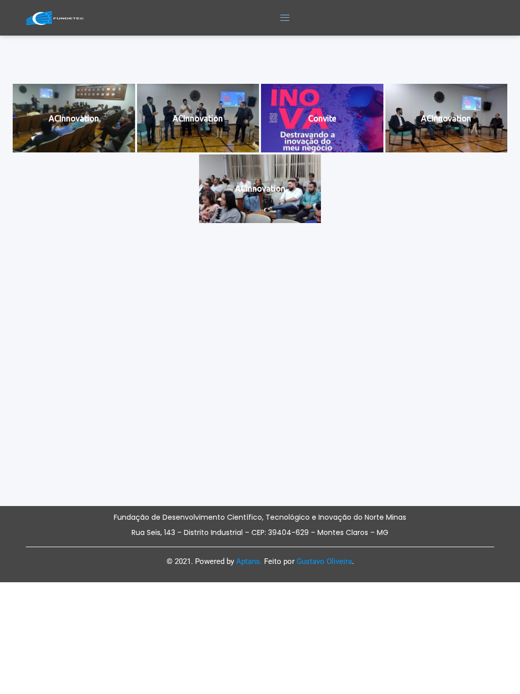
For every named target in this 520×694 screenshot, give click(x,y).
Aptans (248, 561)
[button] (284, 18)
